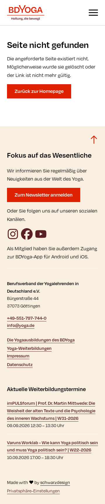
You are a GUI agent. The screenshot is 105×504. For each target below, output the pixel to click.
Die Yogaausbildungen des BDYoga (41, 340)
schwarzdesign (55, 482)
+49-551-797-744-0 (26, 318)
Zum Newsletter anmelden (44, 194)
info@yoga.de (20, 325)
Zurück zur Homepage (39, 91)
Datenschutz (20, 364)
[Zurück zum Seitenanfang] (94, 140)
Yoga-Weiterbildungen (29, 348)
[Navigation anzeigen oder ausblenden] (93, 13)
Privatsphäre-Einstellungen (33, 491)
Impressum (18, 356)
